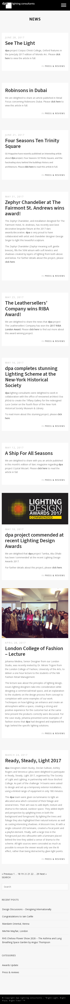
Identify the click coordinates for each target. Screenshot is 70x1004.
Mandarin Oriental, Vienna (15, 923)
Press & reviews (55, 66)
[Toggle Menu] (63, 5)
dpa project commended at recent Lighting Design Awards (34, 540)
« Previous (7, 873)
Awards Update (10, 965)
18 (19, 873)
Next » (43, 873)
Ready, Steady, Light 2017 (33, 760)
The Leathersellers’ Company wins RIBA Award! (27, 308)
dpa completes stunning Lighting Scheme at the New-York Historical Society (31, 377)
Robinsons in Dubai (26, 90)
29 (37, 873)
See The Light (20, 43)
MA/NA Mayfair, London (15, 931)
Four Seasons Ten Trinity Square (32, 143)
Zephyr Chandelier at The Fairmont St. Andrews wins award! (34, 208)
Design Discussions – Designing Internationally (26, 909)
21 (29, 873)
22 (32, 873)
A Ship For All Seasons (29, 453)
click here (56, 101)
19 (22, 873)
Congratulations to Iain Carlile (17, 916)
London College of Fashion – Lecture (34, 651)
